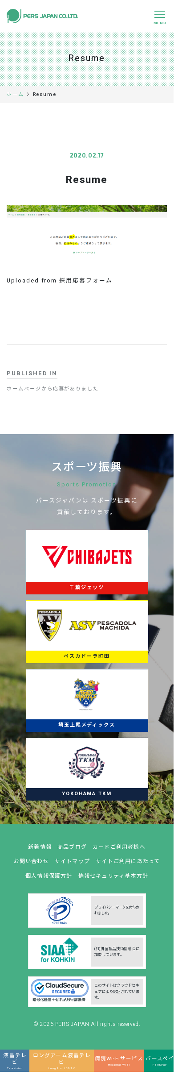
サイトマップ (72, 861)
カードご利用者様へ (119, 847)
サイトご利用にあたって (128, 861)
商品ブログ (72, 847)
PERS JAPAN (73, 1024)
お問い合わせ (31, 861)
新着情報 (40, 847)
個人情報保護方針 (49, 876)
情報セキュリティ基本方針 (113, 876)
